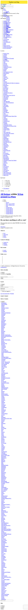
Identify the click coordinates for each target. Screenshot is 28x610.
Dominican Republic (5, 378)
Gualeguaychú (6, 121)
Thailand (3, 566)
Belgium (3, 327)
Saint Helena (4, 524)
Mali (2, 462)
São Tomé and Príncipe (6, 534)
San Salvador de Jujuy (8, 72)
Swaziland (3, 557)
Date (7, 206)
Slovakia (3, 543)
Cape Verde (3, 349)
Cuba (2, 369)
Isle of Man (3, 428)
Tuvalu (2, 578)
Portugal (3, 514)
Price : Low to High (10, 203)
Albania (3, 305)
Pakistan (3, 502)
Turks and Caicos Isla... (6, 577)
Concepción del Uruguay (8, 133)
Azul (4, 151)
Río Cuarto (5, 89)
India (2, 422)
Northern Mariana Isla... (6, 498)
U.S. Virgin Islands (5, 579)
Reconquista (6, 106)
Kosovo (3, 440)
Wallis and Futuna (5, 594)
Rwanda (3, 521)
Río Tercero (5, 153)
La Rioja (5, 86)
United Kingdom (4, 584)
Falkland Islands (4, 387)
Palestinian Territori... (5, 504)
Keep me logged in (6, 291)
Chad (2, 353)
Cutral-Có (5, 169)
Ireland (2, 427)
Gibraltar (3, 402)
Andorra (3, 309)
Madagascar (3, 457)
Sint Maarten (4, 542)
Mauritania (3, 467)
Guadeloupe (3, 407)
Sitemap (5, 243)
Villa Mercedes (6, 101)
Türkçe (7, 26)
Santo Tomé (5, 139)
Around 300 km (9, 211)
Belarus (2, 326)
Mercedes (5, 155)
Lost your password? (5, 293)
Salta (4, 62)
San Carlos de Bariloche (8, 102)
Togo (2, 568)
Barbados (3, 325)
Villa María (5, 105)
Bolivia (2, 333)
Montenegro (3, 477)
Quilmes (5, 79)
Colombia (3, 359)
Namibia (3, 483)
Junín (4, 113)
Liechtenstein (4, 451)
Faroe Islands (4, 389)
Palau (2, 503)
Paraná (4, 74)
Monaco (3, 475)
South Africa (4, 548)
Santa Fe (5, 63)
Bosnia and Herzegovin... (6, 336)
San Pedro (5, 167)
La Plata (5, 59)
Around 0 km (9, 207)
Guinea (2, 412)
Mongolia (3, 476)
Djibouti (3, 375)
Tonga (2, 570)
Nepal (2, 486)
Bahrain (3, 322)
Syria (2, 561)
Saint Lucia (3, 526)
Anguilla (3, 311)
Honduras (3, 417)
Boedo (4, 164)
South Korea (4, 550)
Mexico (2, 471)
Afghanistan (3, 303)
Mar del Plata (6, 60)
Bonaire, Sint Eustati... (6, 334)
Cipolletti (5, 123)
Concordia (5, 91)
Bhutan (2, 332)
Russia (2, 520)
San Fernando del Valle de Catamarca (11, 83)
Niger (2, 492)
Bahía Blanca (6, 73)
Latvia (2, 445)
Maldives (3, 461)
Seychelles (3, 539)
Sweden (3, 558)
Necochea (5, 119)
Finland (2, 391)
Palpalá (4, 165)
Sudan (2, 555)
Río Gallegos (6, 112)
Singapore (3, 541)
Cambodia (3, 346)
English (8, 17)
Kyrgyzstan (3, 443)
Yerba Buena (6, 159)
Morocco (3, 480)
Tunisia (2, 573)
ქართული (8, 37)
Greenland (3, 405)
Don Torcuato (6, 134)
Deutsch (8, 23)
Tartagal (5, 137)
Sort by (7, 202)
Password (3, 288)
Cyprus (2, 371)
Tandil (4, 100)
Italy (2, 430)
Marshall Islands (4, 465)
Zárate (4, 107)
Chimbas (5, 127)
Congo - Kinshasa (5, 363)
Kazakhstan (3, 437)
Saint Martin (4, 527)
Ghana (2, 401)
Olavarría (5, 111)
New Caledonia (4, 488)
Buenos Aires (6, 53)
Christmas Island (4, 357)
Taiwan (2, 562)
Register (5, 251)
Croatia (2, 368)
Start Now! (3, 226)
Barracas (5, 122)
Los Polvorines (6, 154)
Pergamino (5, 110)
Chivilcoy (5, 149)
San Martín (5, 115)
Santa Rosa (5, 97)
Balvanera (5, 90)
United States (4, 585)
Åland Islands (4, 304)
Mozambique (4, 481)
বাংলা (7, 29)
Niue (2, 494)
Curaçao (3, 370)
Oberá (4, 148)
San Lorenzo (6, 166)
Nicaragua (3, 491)
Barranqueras (6, 158)
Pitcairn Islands (4, 511)
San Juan (5, 64)
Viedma (5, 161)
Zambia (2, 598)
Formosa (5, 81)
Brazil (2, 338)
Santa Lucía (5, 175)
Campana (5, 118)
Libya (2, 450)
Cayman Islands (4, 350)
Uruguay (3, 586)
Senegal (3, 536)
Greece (2, 403)
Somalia (3, 547)
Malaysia (3, 460)
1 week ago (7, 182)
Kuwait (2, 441)
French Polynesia (5, 395)
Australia (3, 317)
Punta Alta (5, 144)
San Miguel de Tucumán (8, 58)
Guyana (3, 414)
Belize (2, 328)
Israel (2, 429)
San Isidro (5, 171)
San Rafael (5, 99)
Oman (2, 500)
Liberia (2, 449)
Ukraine (3, 582)
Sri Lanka (3, 553)
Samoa (2, 531)
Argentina (3, 314)
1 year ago (7, 186)
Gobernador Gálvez (7, 124)
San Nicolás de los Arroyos (9, 95)
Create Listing (6, 16)
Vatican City (4, 590)
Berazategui (5, 85)
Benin (2, 330)
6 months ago (8, 184)
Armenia (3, 315)
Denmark (3, 374)
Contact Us (5, 242)
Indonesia (3, 423)
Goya (4, 131)
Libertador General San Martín (9, 160)
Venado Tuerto (6, 129)
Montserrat (3, 478)
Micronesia (3, 472)
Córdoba (5, 54)
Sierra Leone (4, 540)
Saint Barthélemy (5, 523)
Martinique (3, 466)
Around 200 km (9, 209)
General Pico (6, 145)
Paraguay (3, 508)
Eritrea (2, 384)
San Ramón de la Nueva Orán (9, 126)
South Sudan (4, 551)
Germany (3, 400)
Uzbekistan (3, 588)
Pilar (4, 80)
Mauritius (3, 468)
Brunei (2, 341)
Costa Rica (3, 365)
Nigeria (2, 493)
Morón (4, 70)
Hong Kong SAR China (6, 418)
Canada (2, 348)
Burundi (3, 344)
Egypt (2, 380)
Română (8, 35)
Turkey (2, 574)
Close (2, 608)
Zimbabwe (3, 599)
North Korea (4, 497)
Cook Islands (4, 364)
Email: (2, 285)
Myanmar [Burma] (5, 482)
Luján (4, 117)
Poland (2, 513)
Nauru (2, 484)
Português (8, 22)
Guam (2, 408)
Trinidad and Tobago (5, 572)
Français (8, 18)
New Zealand (4, 489)
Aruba (2, 316)
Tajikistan (3, 563)
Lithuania (3, 452)
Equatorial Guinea (5, 382)
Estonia (2, 385)
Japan (2, 433)
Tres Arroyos (6, 170)
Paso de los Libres (7, 174)
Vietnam (3, 593)
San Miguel (5, 87)
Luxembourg (4, 454)
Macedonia (3, 456)
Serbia (2, 537)
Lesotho (3, 448)
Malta (2, 464)
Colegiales (5, 146)
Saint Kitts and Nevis (5, 525)
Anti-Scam (5, 234)
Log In (7, 11)
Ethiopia (3, 386)
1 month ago (7, 183)
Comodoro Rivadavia (8, 92)
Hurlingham (5, 138)
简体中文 (8, 31)
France (2, 392)
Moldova (3, 473)
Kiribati (2, 439)
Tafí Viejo (5, 162)
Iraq (2, 425)
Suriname (3, 556)
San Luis (5, 84)
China (2, 355)
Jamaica (3, 432)
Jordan (2, 435)
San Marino (3, 532)
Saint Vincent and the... (6, 530)
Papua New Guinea (5, 507)
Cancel (6, 296)
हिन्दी (7, 28)
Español (8, 20)
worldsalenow (4, 267)
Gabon (2, 396)
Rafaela (5, 108)
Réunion (3, 518)
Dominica (3, 376)
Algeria (2, 306)
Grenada (3, 406)
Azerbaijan (3, 320)
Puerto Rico (3, 515)
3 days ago (7, 180)
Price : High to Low (10, 205)
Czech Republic (4, 373)
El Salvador (3, 381)
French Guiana (4, 393)
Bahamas (3, 321)
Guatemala (3, 409)
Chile (2, 354)
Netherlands (3, 487)
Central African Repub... (6, 352)
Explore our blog (14, 2)
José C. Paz (5, 78)
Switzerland (3, 559)
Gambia (3, 397)
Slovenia (3, 545)
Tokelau (3, 569)
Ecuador (3, 379)
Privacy (5, 237)
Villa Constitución (7, 172)
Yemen (2, 596)
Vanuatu (3, 589)
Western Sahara (4, 595)
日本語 (8, 32)
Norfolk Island (4, 496)
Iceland (2, 421)
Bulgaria (3, 342)
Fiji (2, 390)
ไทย (7, 34)
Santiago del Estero (7, 67)
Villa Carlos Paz (6, 132)
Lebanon (3, 446)
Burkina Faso (4, 343)
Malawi (2, 459)
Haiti (2, 416)
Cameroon (3, 347)
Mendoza (5, 57)
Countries (5, 244)
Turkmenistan (4, 575)
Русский (8, 27)
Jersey (2, 434)
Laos (2, 444)
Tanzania (3, 564)
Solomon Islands (4, 546)
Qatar (2, 516)
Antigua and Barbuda (5, 312)
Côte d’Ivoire (4, 366)
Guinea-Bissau (4, 413)
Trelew (4, 103)
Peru (2, 509)
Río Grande (5, 156)
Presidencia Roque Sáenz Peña (10, 116)
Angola (2, 310)
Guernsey (3, 411)
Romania (3, 519)
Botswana (3, 337)
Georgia (3, 398)
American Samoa (5, 307)
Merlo (4, 75)
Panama (3, 505)
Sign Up (8, 12)
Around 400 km (9, 212)
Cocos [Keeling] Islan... (6, 358)
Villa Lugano (6, 96)
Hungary (3, 419)
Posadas (5, 69)
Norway (3, 499)
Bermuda (3, 331)
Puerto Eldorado (6, 150)
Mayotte (3, 470)
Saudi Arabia (4, 535)
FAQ (4, 233)
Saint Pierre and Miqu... (6, 529)
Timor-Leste (3, 567)
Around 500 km (9, 213)
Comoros (3, 360)
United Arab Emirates (6, 583)
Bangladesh (3, 323)
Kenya (2, 438)
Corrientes (5, 68)
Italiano (7, 25)
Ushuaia (5, 143)
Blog (4, 8)
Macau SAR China (5, 455)
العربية (7, 21)
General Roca (6, 128)
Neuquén (5, 76)
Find (2, 278)
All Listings (6, 188)
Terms (4, 235)
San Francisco (6, 140)
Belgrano (5, 94)
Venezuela (3, 591)
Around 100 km (9, 208)
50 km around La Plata (12, 195)
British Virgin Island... (6, 339)
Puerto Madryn (6, 135)
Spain (2, 552)
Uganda (3, 580)
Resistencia (5, 65)
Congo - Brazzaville (5, 362)
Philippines (3, 510)
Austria (2, 319)
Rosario (5, 56)
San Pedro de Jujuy (7, 142)
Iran (2, 424)
